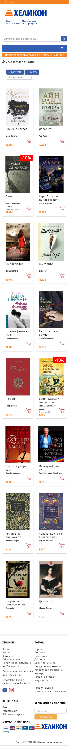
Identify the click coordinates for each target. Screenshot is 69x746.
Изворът (45, 129)
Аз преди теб (15, 264)
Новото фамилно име (17, 332)
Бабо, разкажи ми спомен (49, 400)
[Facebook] (4, 690)
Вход (5, 707)
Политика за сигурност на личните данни (17, 673)
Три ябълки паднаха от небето (14, 537)
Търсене (39, 649)
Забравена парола (13, 714)
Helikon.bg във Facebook (16, 683)
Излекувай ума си (49, 467)
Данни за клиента (45, 662)
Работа (6, 652)
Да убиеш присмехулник (16, 602)
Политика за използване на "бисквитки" (16, 664)
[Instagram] (11, 690)
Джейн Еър (46, 601)
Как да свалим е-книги (47, 666)
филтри (33, 72)
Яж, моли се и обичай (48, 332)
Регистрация (9, 710)
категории (16, 72)
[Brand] (25, 10)
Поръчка (39, 652)
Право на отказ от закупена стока (45, 678)
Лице (9, 196)
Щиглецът (46, 264)
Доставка (39, 659)
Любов (10, 398)
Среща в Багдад (16, 129)
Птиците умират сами (17, 467)
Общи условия (11, 659)
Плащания (40, 656)
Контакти (7, 656)
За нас (6, 649)
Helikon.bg (9, 2)
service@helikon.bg (13, 680)
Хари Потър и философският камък (49, 200)
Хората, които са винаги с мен (50, 535)
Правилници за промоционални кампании (50, 689)
